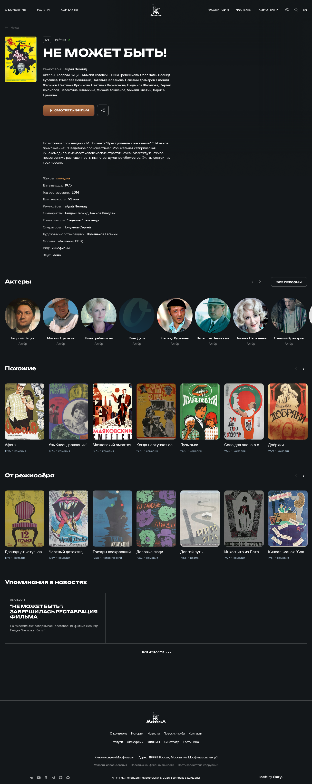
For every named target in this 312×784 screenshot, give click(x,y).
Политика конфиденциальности (152, 765)
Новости (153, 733)
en (305, 9)
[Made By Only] (271, 777)
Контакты (69, 9)
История (137, 733)
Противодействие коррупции (198, 765)
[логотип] (156, 9)
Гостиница (191, 742)
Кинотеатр (268, 9)
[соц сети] (31, 778)
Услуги (43, 9)
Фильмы (243, 9)
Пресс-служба (174, 733)
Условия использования (110, 765)
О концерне (15, 9)
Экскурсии (218, 9)
